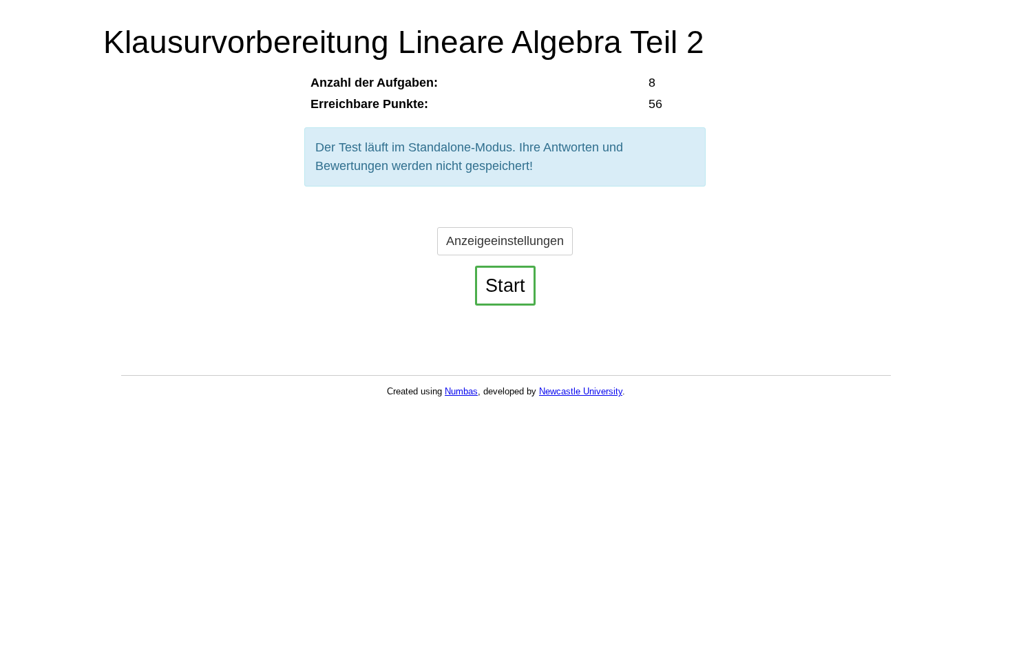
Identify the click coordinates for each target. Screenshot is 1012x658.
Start (505, 285)
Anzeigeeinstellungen (505, 241)
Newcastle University (580, 391)
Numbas (461, 391)
